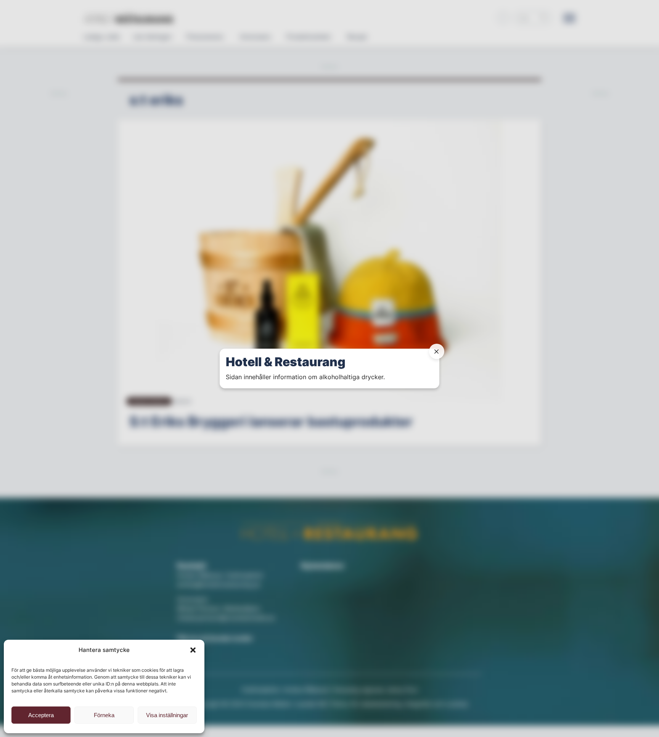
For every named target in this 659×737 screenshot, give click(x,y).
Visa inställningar (167, 715)
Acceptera (41, 715)
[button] (193, 650)
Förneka (104, 715)
